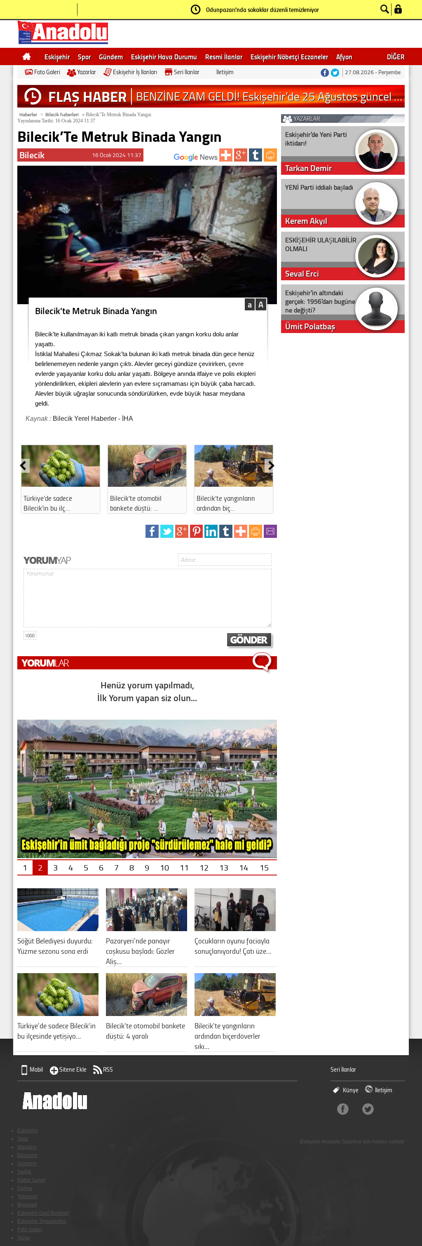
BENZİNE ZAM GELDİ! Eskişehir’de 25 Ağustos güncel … (269, 96)
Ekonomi (27, 1155)
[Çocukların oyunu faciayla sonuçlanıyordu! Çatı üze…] (235, 928)
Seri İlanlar (186, 72)
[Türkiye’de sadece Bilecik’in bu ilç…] (60, 484)
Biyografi (27, 1205)
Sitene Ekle (73, 1069)
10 (164, 867)
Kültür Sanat (31, 1180)
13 (223, 867)
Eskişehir (57, 56)
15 (264, 867)
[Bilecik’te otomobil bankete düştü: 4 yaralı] (146, 1013)
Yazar (23, 1238)
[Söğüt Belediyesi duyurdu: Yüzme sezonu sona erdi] (57, 928)
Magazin (27, 1147)
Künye (351, 1090)
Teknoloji (27, 1196)
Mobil (36, 1069)
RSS (108, 1069)
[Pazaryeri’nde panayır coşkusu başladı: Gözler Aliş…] (146, 928)
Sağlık (24, 1172)
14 (243, 867)
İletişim (225, 72)
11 (184, 867)
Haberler (28, 114)
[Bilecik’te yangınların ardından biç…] (234, 484)
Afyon (344, 56)
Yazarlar (86, 72)
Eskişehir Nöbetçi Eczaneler (289, 56)
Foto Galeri (47, 72)
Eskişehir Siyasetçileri (41, 1221)
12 (204, 867)
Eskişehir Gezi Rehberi (43, 1213)
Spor (84, 56)
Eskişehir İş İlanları (135, 72)
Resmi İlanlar (223, 56)
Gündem (111, 56)
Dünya (24, 1188)
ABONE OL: (161, 159)
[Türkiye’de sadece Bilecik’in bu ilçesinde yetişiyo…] (57, 1013)
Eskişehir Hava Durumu (164, 56)
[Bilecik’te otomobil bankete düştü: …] (147, 484)
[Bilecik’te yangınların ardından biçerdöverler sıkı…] (235, 1013)
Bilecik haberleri (62, 114)
